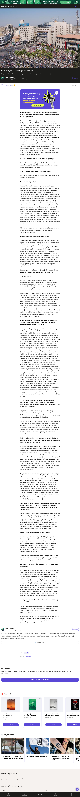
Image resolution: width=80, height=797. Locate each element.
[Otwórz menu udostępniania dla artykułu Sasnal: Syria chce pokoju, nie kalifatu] (6, 85)
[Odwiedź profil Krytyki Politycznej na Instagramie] (12, 786)
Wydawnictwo (24, 795)
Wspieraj (8, 795)
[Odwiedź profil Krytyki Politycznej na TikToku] (15, 786)
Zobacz (11, 724)
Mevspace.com (40, 790)
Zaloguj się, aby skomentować (40, 679)
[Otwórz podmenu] (78, 779)
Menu (71, 795)
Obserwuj (55, 795)
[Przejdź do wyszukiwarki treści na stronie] (72, 6)
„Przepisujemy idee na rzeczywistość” (12, 779)
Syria (26, 653)
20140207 (28, 656)
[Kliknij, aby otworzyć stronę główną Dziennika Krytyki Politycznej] (40, 794)
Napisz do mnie (40, 642)
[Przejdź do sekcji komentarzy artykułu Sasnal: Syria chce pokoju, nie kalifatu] (10, 85)
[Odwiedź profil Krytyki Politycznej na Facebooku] (9, 786)
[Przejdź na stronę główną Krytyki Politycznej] (9, 774)
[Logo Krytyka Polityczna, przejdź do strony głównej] (9, 6)
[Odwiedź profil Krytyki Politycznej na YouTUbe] (18, 786)
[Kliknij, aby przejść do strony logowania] (78, 6)
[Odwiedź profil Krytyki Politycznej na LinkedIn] (21, 786)
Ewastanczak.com (52, 790)
